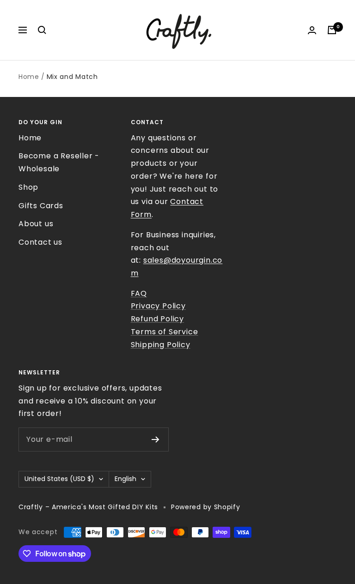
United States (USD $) (59, 478)
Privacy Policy (158, 306)
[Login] (312, 30)
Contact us (40, 242)
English (125, 478)
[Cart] (332, 30)
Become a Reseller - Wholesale (58, 162)
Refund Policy (157, 318)
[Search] (42, 30)
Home (28, 76)
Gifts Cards (40, 205)
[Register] (155, 439)
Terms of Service (164, 331)
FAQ (139, 293)
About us (35, 223)
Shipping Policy (160, 344)
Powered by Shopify (205, 507)
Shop (28, 187)
